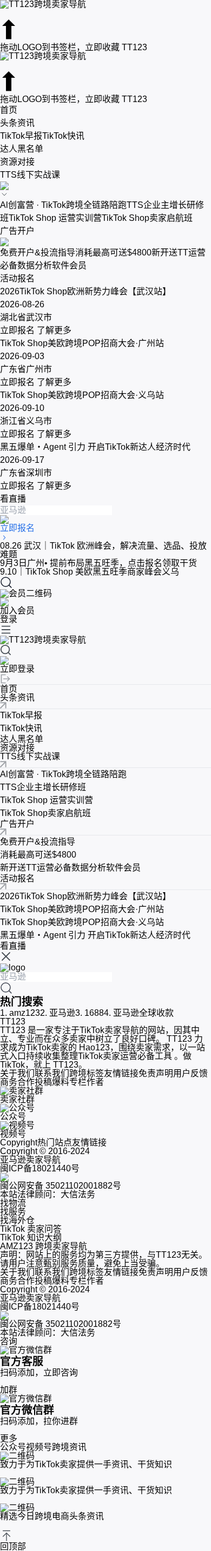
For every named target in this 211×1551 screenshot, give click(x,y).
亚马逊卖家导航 (30, 1159)
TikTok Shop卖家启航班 (147, 217)
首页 (8, 109)
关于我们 (17, 1073)
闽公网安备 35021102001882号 (60, 1185)
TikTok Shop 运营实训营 (55, 217)
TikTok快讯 (63, 135)
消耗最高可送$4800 (113, 252)
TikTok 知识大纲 (31, 1237)
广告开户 (17, 230)
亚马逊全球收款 (139, 1012)
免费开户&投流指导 (37, 252)
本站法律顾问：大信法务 (47, 1194)
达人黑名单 (21, 148)
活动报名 (17, 278)
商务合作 (17, 1082)
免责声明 (156, 1073)
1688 (89, 1012)
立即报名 (17, 330)
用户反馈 (190, 1073)
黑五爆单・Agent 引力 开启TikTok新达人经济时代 (95, 935)
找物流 (13, 1203)
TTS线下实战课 (30, 174)
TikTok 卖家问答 (31, 1228)
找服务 (13, 1211)
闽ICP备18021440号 (40, 1168)
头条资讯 (17, 122)
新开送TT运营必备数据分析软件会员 (70, 867)
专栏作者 (86, 1082)
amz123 (20, 1012)
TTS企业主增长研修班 (43, 787)
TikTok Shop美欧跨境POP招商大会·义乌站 (82, 922)
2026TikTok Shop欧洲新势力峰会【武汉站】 (85, 896)
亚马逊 (57, 1012)
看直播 (13, 498)
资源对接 (17, 161)
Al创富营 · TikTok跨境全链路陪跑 (63, 205)
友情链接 (121, 1073)
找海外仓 (17, 1220)
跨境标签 (86, 1073)
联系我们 (52, 1073)
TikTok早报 (21, 135)
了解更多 (53, 330)
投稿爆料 (52, 1082)
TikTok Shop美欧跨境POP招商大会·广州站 (82, 909)
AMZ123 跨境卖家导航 (43, 1246)
